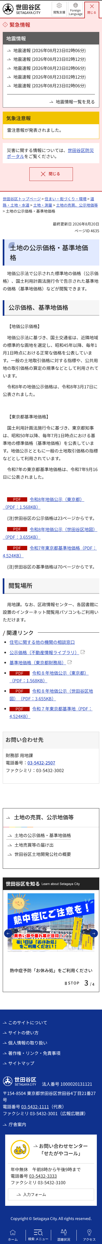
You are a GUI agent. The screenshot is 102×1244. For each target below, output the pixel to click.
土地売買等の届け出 (34, 845)
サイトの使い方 (23, 1032)
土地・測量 (42, 205)
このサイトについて (27, 1022)
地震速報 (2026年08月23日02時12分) (49, 59)
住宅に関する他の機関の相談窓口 (42, 642)
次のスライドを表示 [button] (97, 933)
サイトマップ (21, 1063)
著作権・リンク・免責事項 (34, 1053)
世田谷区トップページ (22, 198)
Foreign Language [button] (75, 12)
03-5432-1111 (35, 1106)
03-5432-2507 (41, 762)
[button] (59, 9)
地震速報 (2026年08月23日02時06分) (49, 50)
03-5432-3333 (43, 1175)
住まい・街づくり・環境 (65, 198)
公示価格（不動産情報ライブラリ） (44, 652)
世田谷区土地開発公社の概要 (42, 854)
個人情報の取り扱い (27, 1043)
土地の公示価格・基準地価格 (42, 835)
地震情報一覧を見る (75, 102)
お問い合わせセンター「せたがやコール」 (63, 1149)
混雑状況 (63, 1239)
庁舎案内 (17, 1124)
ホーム (13, 1239)
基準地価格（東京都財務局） (38, 662)
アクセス (89, 1239)
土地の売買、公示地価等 (77, 205)
